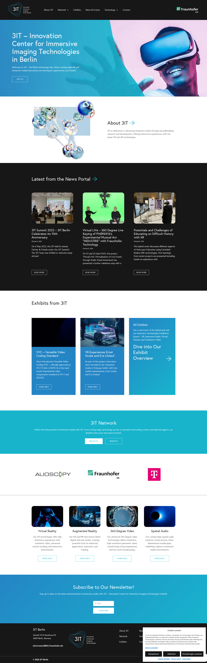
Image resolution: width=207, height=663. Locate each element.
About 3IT (48, 10)
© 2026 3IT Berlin (40, 659)
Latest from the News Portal (61, 179)
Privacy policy (176, 659)
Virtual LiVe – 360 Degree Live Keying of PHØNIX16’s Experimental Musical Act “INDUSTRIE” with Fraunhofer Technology (103, 237)
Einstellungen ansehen (192, 654)
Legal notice (186, 659)
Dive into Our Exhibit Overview (147, 352)
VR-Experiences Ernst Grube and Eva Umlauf (99, 354)
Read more (39, 272)
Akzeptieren (153, 654)
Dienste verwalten (151, 648)
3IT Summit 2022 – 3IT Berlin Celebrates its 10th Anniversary (51, 233)
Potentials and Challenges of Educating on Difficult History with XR (154, 233)
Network (62, 10)
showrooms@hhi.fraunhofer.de (48, 645)
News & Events (93, 10)
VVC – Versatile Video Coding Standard (50, 354)
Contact (126, 10)
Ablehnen (171, 654)
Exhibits (77, 10)
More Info (44, 387)
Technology (110, 10)
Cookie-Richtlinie (164, 659)
